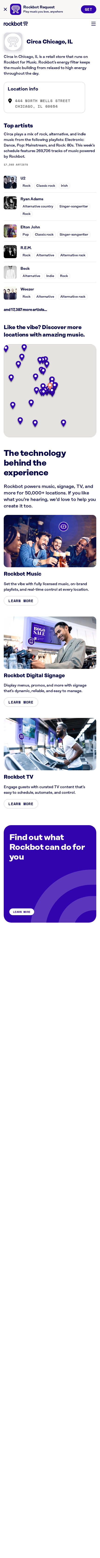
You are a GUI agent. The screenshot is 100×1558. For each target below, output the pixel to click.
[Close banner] (5, 9)
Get (88, 9)
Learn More (20, 601)
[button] (50, 387)
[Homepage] (16, 23)
